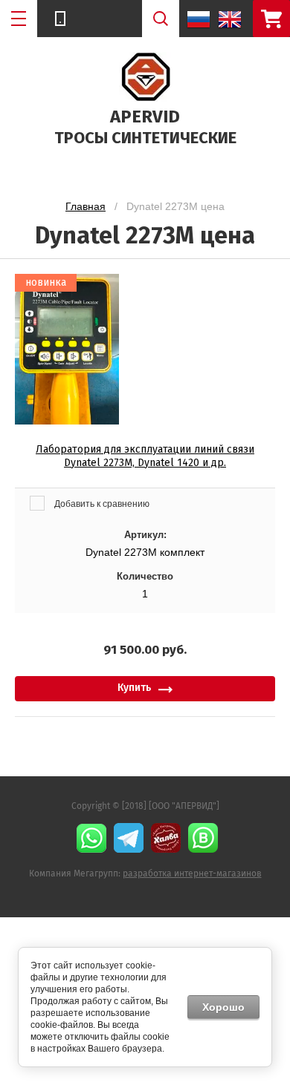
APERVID (145, 116)
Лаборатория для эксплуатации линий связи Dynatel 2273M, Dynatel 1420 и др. (145, 456)
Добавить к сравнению (100, 504)
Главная (85, 206)
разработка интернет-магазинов (192, 873)
